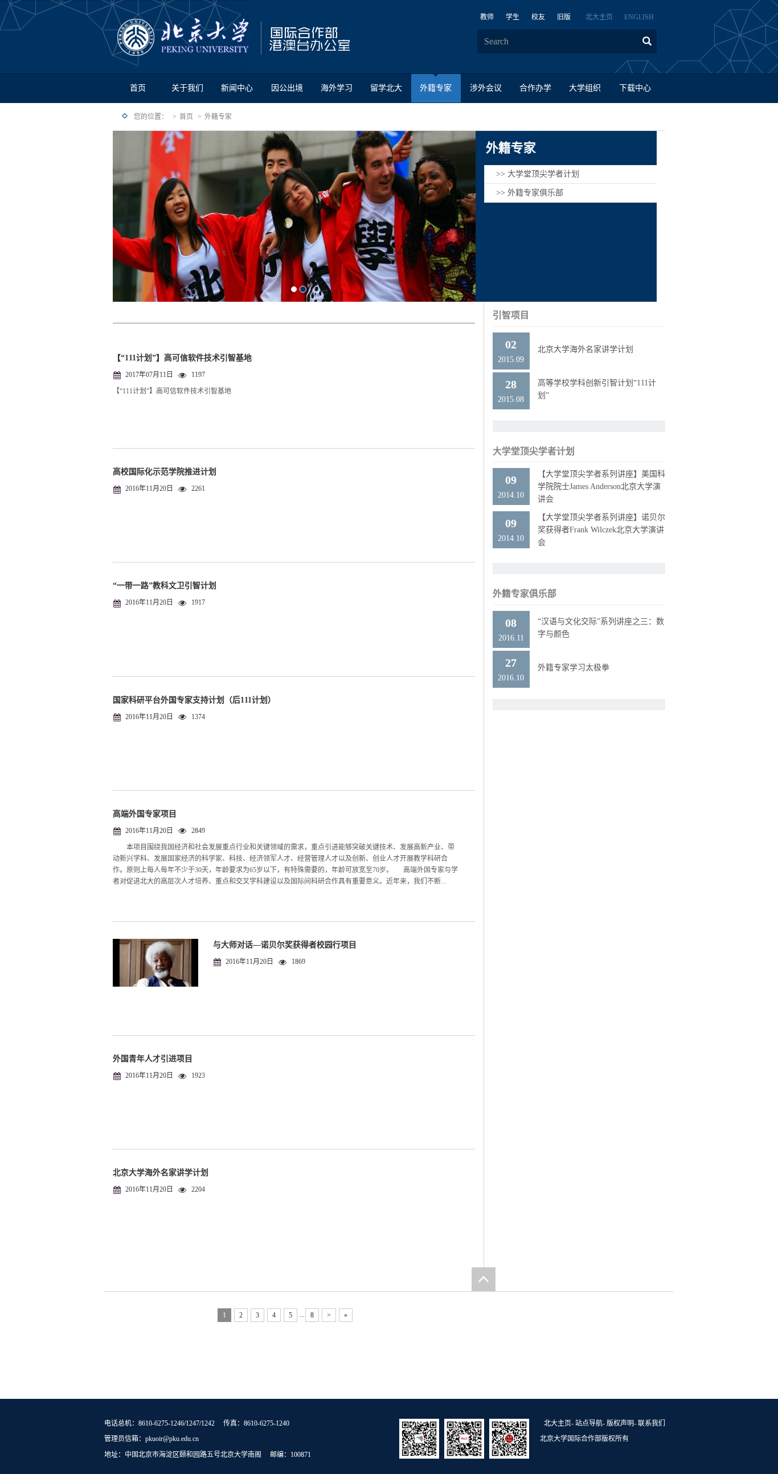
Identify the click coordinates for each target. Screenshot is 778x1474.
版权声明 (620, 1423)
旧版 (564, 17)
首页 (138, 88)
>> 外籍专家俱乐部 (529, 192)
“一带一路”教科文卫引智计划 (164, 585)
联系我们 (651, 1423)
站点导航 (589, 1423)
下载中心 (635, 88)
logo (269, 37)
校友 (538, 17)
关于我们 (187, 88)
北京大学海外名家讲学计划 (160, 1172)
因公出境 (287, 88)
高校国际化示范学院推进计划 (164, 471)
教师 (487, 17)
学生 (512, 17)
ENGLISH (639, 17)
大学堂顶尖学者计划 (534, 451)
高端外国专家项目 (145, 814)
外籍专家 (436, 88)
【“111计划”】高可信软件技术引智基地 (182, 358)
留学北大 (386, 88)
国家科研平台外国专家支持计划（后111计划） (194, 700)
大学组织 (585, 88)
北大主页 (599, 17)
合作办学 (535, 88)
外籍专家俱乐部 (524, 593)
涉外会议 (486, 88)
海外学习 (337, 88)
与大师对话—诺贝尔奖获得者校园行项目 (285, 945)
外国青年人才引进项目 (153, 1058)
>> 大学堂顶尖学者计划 (537, 174)
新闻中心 (237, 88)
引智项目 (511, 315)
